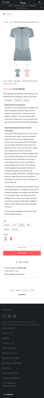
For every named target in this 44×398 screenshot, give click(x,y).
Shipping (6, 368)
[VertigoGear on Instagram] (9, 316)
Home (6, 22)
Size (4, 221)
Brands (6, 338)
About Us (7, 333)
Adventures (8, 328)
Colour (5, 234)
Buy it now (22, 253)
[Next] (27, 64)
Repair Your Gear (10, 358)
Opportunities (9, 348)
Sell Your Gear (10, 373)
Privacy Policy (9, 353)
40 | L (29, 225)
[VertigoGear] (22, 2)
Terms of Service (11, 378)
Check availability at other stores (14, 274)
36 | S (14, 225)
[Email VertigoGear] (15, 316)
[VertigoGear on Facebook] (4, 316)
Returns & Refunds (12, 363)
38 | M (22, 225)
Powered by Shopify (9, 386)
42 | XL (6, 229)
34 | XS (6, 225)
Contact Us (8, 343)
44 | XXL (15, 229)
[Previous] (17, 64)
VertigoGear (11, 383)
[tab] (8, 100)
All (11, 22)
